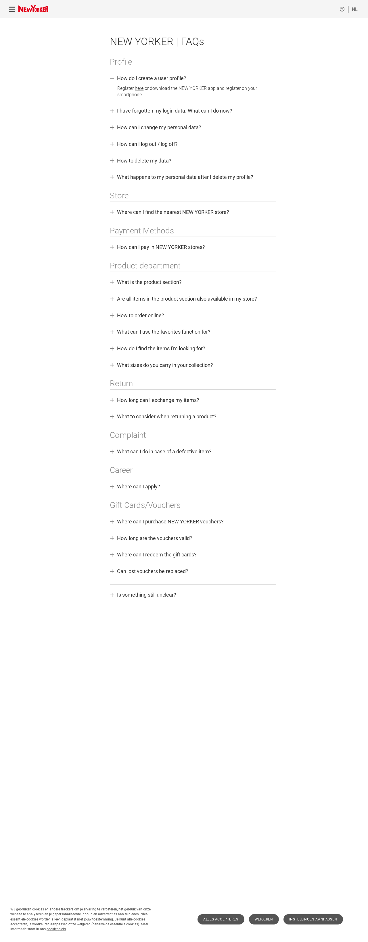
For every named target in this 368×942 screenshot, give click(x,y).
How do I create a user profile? (186, 86)
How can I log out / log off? (144, 144)
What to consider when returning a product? (163, 416)
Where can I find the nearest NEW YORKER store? (169, 212)
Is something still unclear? (143, 595)
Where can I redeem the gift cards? (153, 555)
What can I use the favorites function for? (160, 332)
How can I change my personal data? (155, 127)
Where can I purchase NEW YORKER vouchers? (167, 522)
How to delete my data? (140, 161)
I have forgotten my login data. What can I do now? (171, 111)
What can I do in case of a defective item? (161, 451)
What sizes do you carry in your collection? (161, 365)
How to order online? (137, 315)
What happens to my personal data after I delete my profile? (181, 177)
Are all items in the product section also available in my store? (183, 299)
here (139, 88)
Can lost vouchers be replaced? (149, 571)
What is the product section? (146, 282)
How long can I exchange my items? (154, 400)
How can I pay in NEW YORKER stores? (157, 247)
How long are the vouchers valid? (151, 538)
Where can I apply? (136, 486)
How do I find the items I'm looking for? (157, 348)
